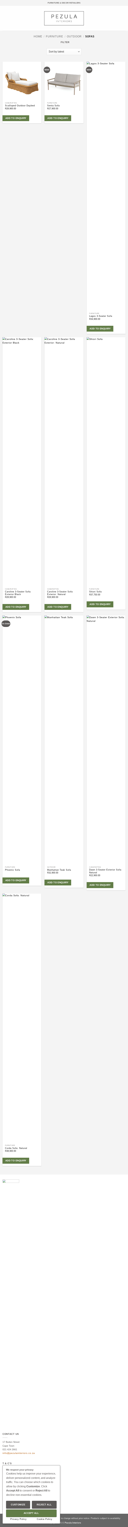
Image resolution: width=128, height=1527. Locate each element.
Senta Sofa (53, 105)
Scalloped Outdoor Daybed (20, 105)
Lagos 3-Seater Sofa (100, 316)
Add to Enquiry (15, 118)
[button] (4, 18)
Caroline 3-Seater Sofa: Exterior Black (18, 593)
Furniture (54, 36)
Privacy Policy (18, 1519)
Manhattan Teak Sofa (59, 870)
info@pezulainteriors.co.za (18, 1453)
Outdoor (74, 36)
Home (38, 36)
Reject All (44, 1504)
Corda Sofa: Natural (16, 1148)
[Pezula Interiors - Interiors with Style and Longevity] (64, 18)
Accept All (31, 1513)
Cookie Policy (44, 1519)
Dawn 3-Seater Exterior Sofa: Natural (105, 871)
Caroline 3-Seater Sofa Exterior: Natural (60, 593)
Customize (18, 1504)
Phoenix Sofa (12, 870)
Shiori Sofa (95, 592)
